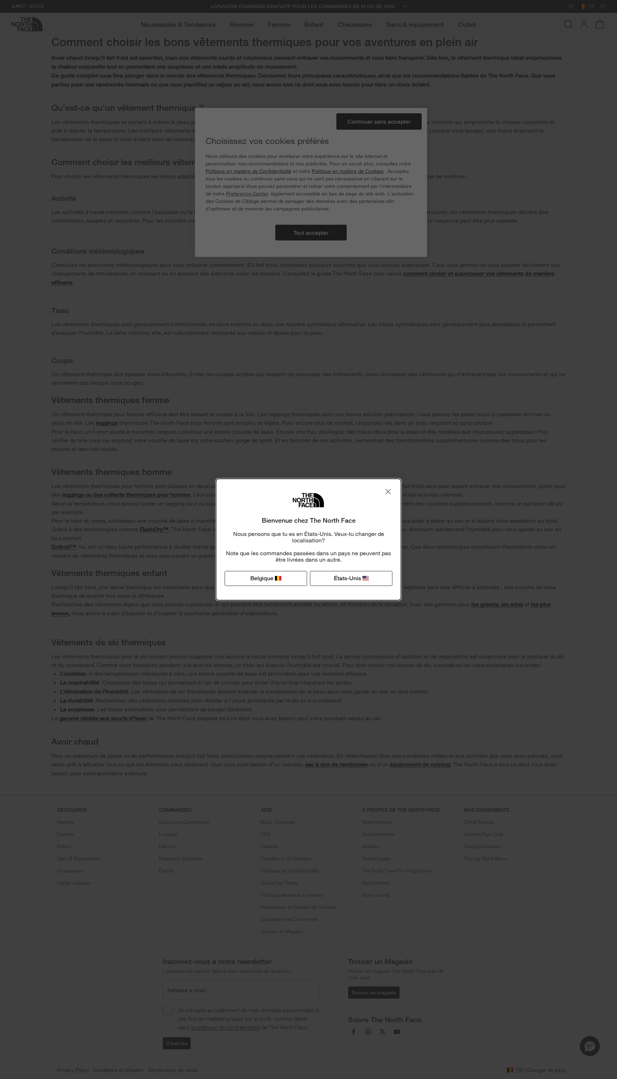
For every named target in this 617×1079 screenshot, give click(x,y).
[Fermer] (388, 491)
